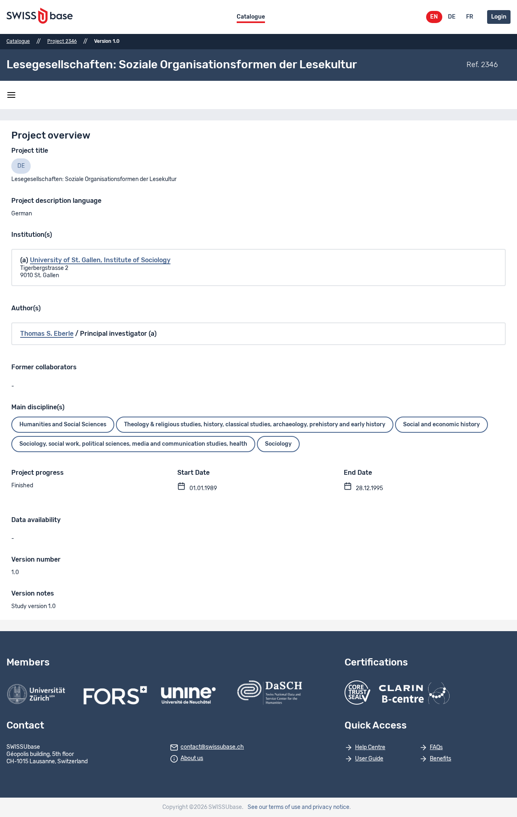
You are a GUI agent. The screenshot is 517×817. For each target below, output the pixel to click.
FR (469, 17)
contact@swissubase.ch (212, 747)
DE (452, 17)
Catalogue (251, 17)
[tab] (21, 166)
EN (434, 17)
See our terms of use (274, 807)
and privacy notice (325, 807)
